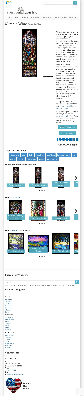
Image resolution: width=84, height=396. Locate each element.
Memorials (8, 308)
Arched (24, 155)
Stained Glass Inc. (11, 359)
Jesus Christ (40, 155)
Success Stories (47, 17)
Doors (7, 341)
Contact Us (72, 17)
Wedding (41, 159)
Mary (74, 155)
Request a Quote (67, 133)
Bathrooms (8, 337)
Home (10, 17)
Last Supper (9, 304)
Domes (7, 339)
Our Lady (21, 159)
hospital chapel (62, 108)
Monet (7, 321)
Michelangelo (9, 319)
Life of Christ (51, 155)
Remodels (8, 345)
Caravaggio (9, 317)
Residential (8, 347)
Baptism (7, 302)
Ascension (8, 300)
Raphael (8, 324)
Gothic (31, 155)
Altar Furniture (9, 335)
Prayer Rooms (9, 343)
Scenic (15, 230)
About (17, 17)
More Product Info (67, 127)
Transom (8, 330)
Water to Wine (31, 159)
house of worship (66, 106)
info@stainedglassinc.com (15, 374)
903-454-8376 (11, 370)
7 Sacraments (14, 155)
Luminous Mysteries (63, 155)
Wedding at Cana (52, 159)
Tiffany (7, 328)
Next (75, 178)
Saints (7, 312)
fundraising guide (62, 116)
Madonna (8, 306)
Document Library (61, 17)
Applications (35, 17)
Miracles (12, 159)
